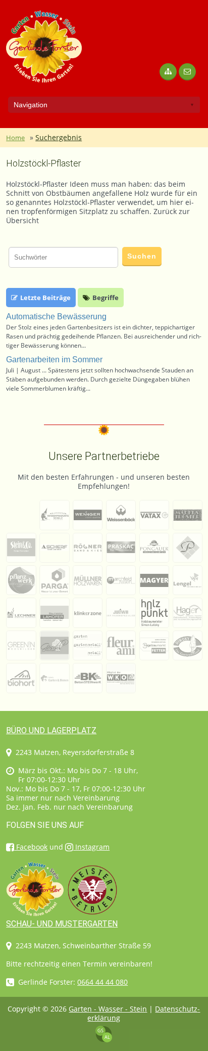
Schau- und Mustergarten (62, 924)
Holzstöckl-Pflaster (43, 163)
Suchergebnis (58, 137)
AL (107, 1037)
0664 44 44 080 (102, 982)
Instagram (91, 847)
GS (100, 1030)
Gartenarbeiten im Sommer (54, 359)
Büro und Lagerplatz (51, 730)
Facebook (30, 847)
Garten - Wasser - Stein (108, 1009)
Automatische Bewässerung (56, 316)
